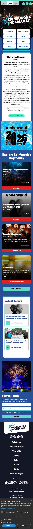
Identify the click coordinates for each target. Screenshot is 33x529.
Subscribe (16, 416)
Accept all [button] (9, 525)
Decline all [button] (24, 525)
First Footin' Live (23, 31)
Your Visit (10, 36)
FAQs (9, 46)
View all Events (17, 289)
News (23, 41)
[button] (16, 508)
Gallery (9, 41)
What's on (9, 31)
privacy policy (21, 412)
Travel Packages (23, 46)
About (23, 36)
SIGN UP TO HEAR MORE (16, 116)
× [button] (31, 500)
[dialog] (16, 513)
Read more (10, 507)
